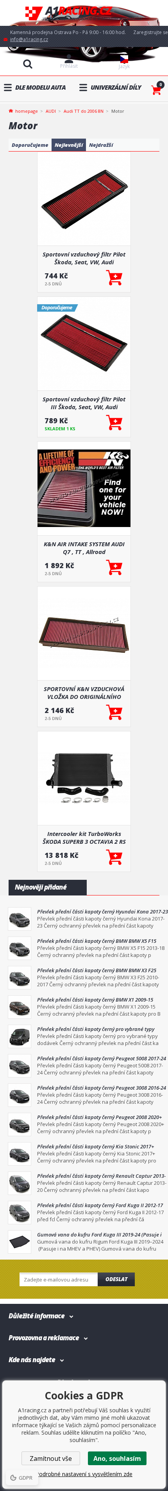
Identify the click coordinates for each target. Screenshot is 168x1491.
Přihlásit (69, 66)
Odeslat (116, 1279)
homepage (26, 110)
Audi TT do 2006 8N (84, 111)
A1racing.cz (84, 13)
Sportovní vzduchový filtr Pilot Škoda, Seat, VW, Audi (84, 258)
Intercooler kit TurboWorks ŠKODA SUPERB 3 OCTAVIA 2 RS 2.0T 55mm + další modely (84, 837)
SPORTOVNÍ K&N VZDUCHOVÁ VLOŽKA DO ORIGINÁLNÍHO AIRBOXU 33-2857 (84, 692)
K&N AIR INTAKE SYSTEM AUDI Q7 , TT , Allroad (84, 548)
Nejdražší (101, 144)
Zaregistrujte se (150, 32)
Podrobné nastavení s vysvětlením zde (84, 1474)
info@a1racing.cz (29, 39)
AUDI (51, 111)
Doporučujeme (30, 144)
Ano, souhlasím (117, 1458)
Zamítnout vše (51, 1458)
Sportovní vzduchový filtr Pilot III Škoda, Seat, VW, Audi (84, 403)
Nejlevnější (69, 144)
